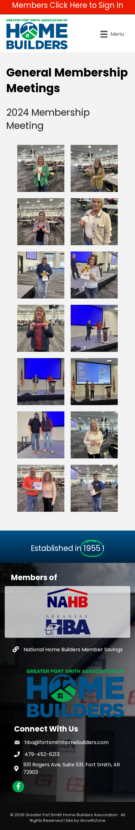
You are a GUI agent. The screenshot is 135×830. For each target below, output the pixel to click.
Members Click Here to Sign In (67, 5)
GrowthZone (92, 820)
